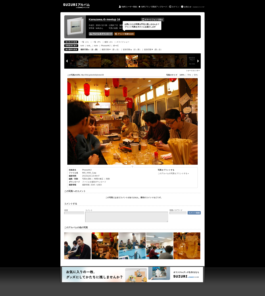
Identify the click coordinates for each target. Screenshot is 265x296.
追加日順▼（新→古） (153, 49)
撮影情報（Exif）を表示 (92, 185)
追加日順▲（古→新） (132, 49)
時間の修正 (98, 179)
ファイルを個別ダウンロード (94, 182)
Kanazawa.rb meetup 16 (104, 19)
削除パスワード (176, 210)
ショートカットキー (193, 70)
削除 (108, 179)
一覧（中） (97, 42)
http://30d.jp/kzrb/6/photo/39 (92, 75)
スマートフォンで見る (152, 20)
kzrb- (96, 46)
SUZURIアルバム (76, 5)
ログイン (175, 7)
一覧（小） (85, 42)
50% (196, 75)
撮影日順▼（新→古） (111, 49)
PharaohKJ (105, 46)
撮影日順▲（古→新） (90, 49)
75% (189, 75)
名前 (66, 210)
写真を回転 (86, 179)
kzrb (82, 46)
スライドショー (122, 42)
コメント (89, 210)
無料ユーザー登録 (129, 7)
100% (182, 75)
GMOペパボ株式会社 (199, 7)
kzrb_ (89, 46)
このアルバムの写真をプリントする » (173, 173)
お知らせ (187, 7)
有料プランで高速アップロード (154, 7)
